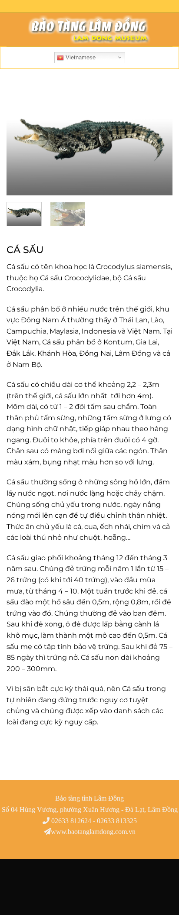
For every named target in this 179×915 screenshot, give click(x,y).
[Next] (158, 141)
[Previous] (21, 141)
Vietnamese (80, 57)
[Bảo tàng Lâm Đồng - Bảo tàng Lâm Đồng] (89, 30)
